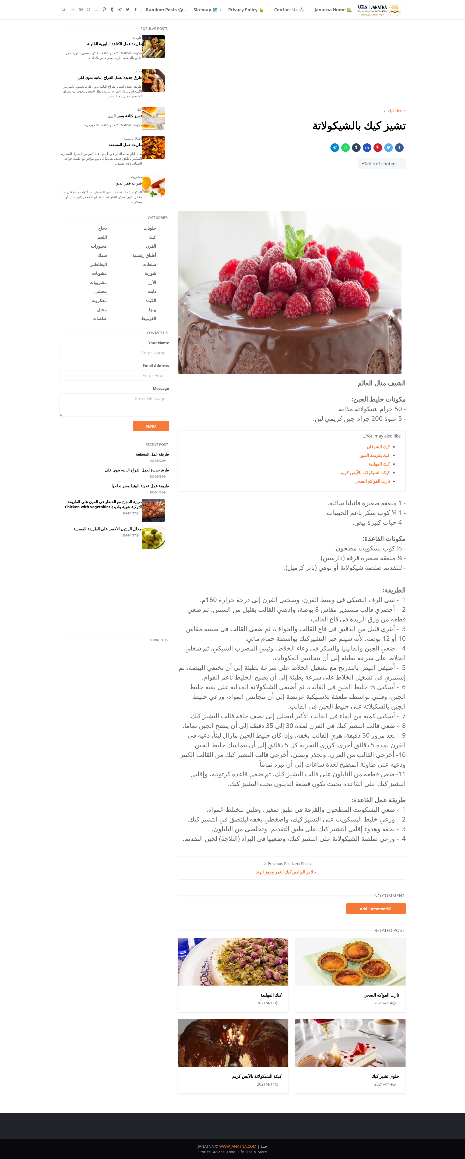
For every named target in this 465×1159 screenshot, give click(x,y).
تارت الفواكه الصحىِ (372, 481)
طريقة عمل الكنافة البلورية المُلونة (114, 43)
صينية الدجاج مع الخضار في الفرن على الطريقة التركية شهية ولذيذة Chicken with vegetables (103, 504)
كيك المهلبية (379, 464)
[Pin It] (378, 147)
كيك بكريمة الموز (375, 455)
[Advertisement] (292, 63)
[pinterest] (104, 9)
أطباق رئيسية (133, 138)
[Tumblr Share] (356, 147)
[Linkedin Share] (367, 147)
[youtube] (81, 9)
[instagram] (96, 9)
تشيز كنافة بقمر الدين (125, 115)
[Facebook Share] (399, 147)
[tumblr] (112, 9)
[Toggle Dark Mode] (73, 9)
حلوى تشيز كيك (385, 1076)
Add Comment (373, 908)
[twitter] (128, 9)
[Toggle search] (63, 10)
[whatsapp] (89, 9)
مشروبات (135, 177)
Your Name (158, 342)
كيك (139, 109)
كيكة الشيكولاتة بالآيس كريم (365, 472)
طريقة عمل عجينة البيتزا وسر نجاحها (140, 485)
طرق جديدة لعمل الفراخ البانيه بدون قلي (110, 77)
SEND (151, 426)
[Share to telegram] (334, 147)
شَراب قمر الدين (128, 183)
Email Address (156, 365)
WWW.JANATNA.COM (237, 1146)
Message (161, 388)
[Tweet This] (388, 147)
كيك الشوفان (378, 447)
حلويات (137, 37)
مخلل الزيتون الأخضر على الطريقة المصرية (107, 528)
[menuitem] (333, 9)
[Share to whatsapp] (345, 147)
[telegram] (120, 9)
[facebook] (135, 9)
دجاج (138, 71)
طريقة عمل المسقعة (125, 144)
